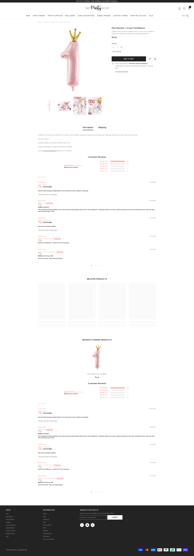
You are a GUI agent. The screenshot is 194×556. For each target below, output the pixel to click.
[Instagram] (87, 525)
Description (88, 127)
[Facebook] (82, 525)
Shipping (102, 127)
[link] (150, 58)
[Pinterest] (93, 525)
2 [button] (94, 265)
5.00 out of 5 (79, 165)
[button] (104, 161)
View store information (121, 71)
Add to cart (129, 59)
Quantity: (114, 43)
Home (39, 22)
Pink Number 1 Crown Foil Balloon (97, 374)
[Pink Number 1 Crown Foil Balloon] (97, 357)
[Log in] (179, 8)
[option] (72, 60)
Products (46, 22)
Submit (115, 517)
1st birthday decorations (49, 150)
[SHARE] (154, 59)
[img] (42, 182)
